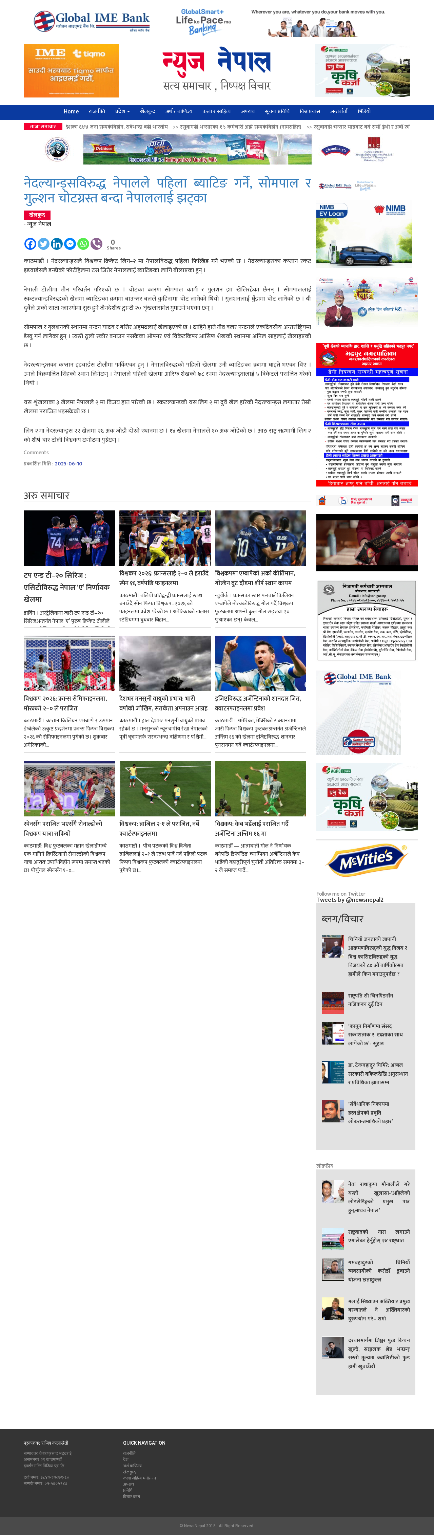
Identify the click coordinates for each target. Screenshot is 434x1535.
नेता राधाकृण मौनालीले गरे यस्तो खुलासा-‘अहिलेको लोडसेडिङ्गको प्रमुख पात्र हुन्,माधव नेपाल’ (379, 1197)
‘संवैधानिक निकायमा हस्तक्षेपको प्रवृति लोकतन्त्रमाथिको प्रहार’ (370, 1113)
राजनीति (97, 111)
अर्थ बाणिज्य (132, 1466)
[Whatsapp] (83, 241)
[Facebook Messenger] (70, 241)
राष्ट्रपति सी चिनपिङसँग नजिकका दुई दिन (370, 1000)
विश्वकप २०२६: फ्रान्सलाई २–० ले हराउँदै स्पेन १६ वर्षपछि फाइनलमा (164, 579)
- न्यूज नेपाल (37, 224)
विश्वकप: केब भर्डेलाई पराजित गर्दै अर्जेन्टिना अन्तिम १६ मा (252, 829)
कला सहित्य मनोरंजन (139, 1478)
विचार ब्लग (131, 1496)
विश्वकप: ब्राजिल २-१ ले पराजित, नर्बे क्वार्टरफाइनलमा (159, 829)
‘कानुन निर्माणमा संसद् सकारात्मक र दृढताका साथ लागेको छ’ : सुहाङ (375, 1035)
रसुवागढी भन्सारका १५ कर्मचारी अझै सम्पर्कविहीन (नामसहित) (150, 127)
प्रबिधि (128, 1490)
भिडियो (364, 111)
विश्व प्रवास (310, 111)
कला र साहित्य (216, 111)
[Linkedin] (57, 241)
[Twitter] (44, 241)
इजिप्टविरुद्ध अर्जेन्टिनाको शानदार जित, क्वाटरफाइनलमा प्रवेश (258, 704)
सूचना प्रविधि (277, 111)
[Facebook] (30, 241)
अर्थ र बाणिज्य (178, 111)
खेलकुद (147, 111)
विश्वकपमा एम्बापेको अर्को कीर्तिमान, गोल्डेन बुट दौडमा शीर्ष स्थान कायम (255, 579)
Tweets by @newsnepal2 (349, 900)
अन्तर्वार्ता (339, 111)
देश (126, 1459)
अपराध (248, 111)
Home (71, 111)
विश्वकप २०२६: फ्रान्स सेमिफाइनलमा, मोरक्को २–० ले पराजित (65, 704)
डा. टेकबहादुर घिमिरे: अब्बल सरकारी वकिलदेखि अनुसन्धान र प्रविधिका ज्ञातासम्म (378, 1074)
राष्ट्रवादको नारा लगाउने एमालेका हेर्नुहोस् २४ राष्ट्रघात (379, 1237)
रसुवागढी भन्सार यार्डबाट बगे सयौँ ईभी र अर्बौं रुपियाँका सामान (284, 127)
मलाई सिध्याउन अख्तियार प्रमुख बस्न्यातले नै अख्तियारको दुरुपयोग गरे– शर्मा (379, 1310)
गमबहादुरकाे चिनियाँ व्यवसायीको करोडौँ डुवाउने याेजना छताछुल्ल (379, 1271)
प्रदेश (120, 111)
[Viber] (96, 241)
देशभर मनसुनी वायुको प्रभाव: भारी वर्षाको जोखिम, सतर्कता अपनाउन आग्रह (163, 704)
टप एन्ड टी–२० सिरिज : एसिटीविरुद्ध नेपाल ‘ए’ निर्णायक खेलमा (67, 588)
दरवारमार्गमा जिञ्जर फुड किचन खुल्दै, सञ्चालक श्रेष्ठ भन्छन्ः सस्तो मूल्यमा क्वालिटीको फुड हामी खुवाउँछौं (379, 1353)
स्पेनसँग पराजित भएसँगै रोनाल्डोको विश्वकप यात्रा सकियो (63, 829)
